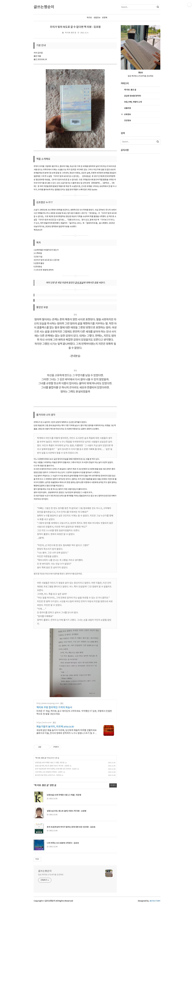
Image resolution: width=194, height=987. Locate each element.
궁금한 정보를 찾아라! (132, 96)
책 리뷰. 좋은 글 (70, 33)
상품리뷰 (127, 108)
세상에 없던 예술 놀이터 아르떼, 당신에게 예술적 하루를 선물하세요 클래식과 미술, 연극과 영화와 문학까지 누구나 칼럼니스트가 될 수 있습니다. (66, 732)
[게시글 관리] (47, 747)
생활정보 (97, 18)
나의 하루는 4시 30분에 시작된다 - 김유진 (49, 772)
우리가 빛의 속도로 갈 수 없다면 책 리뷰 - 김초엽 (75, 27)
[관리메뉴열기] (189, 5)
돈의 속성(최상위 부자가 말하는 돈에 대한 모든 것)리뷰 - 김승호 (56, 769)
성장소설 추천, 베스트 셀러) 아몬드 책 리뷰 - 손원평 (52, 766)
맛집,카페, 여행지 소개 (133, 102)
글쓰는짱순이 (45, 871)
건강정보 (127, 120)
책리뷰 (89, 18)
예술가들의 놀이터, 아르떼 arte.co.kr (55, 726)
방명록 (104, 18)
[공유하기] (43, 747)
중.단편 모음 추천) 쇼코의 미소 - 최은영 (48, 775)
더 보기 (113, 785)
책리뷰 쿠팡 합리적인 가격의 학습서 (54, 707)
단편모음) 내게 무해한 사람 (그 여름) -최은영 (49, 763)
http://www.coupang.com (47, 703)
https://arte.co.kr (43, 723)
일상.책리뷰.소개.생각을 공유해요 (50, 875)
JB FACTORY (154, 901)
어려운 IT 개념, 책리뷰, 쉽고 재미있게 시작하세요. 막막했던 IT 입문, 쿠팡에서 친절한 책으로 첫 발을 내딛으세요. (74, 712)
